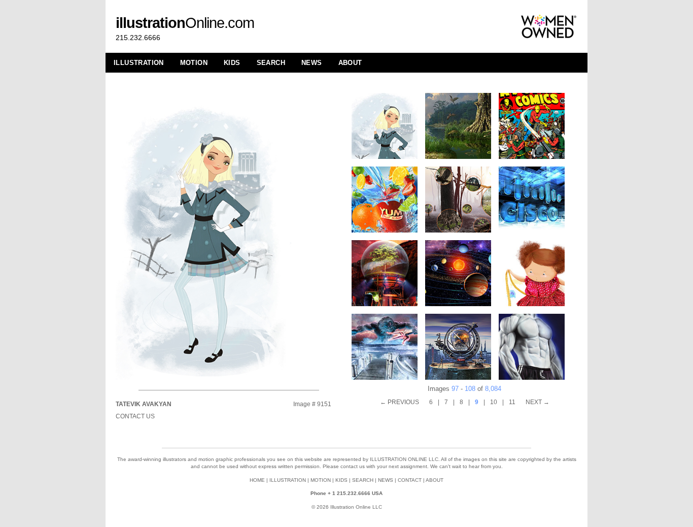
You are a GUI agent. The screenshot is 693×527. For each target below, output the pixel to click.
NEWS (311, 63)
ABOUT (350, 63)
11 (512, 402)
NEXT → (537, 402)
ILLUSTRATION (139, 63)
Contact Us (135, 416)
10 (493, 402)
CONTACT (410, 480)
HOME (257, 480)
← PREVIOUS (399, 402)
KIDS (232, 63)
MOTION (193, 63)
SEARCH (271, 63)
